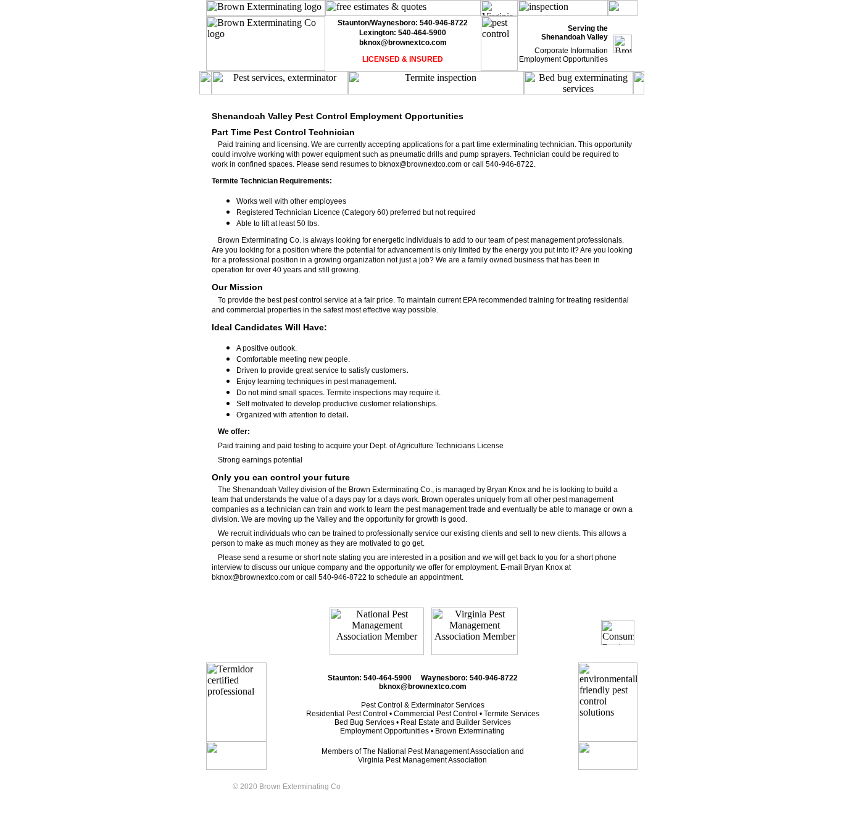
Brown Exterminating (470, 731)
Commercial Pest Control (436, 713)
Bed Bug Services (364, 722)
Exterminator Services (447, 705)
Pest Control (381, 705)
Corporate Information (571, 50)
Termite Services (511, 713)
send (251, 557)
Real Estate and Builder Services (456, 722)
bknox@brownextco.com (403, 42)
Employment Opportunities (563, 59)
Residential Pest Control (347, 713)
